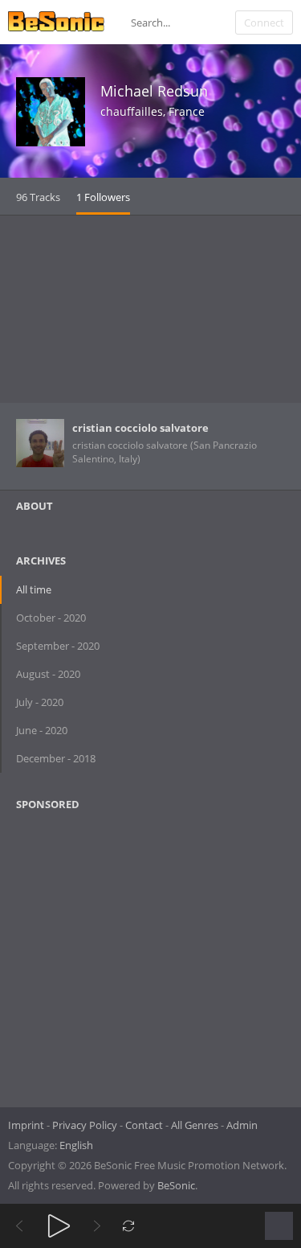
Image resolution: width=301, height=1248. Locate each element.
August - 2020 (48, 674)
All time (33, 589)
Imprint (26, 1125)
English (76, 1145)
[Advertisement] (150, 309)
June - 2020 (41, 730)
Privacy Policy (84, 1125)
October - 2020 (51, 617)
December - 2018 (56, 758)
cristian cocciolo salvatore (140, 428)
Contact (144, 1125)
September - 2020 (58, 645)
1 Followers (103, 197)
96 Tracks (38, 197)
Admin (242, 1125)
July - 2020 (39, 702)
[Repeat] (129, 1226)
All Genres (194, 1125)
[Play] (59, 1226)
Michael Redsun (154, 91)
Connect (264, 22)
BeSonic (176, 1185)
